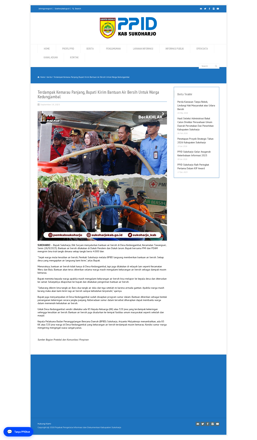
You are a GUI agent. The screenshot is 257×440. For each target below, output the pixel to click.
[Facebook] (209, 9)
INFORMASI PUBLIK (175, 48)
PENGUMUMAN (113, 48)
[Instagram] (213, 9)
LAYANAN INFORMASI (143, 48)
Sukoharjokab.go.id (62, 8)
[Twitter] (205, 9)
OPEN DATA (202, 48)
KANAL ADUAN (51, 57)
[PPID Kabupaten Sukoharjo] (128, 37)
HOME (47, 48)
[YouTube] (217, 9)
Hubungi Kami (44, 423)
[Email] (201, 9)
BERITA (90, 48)
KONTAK (74, 57)
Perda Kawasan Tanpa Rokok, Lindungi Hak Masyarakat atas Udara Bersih (196, 105)
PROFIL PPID (68, 48)
